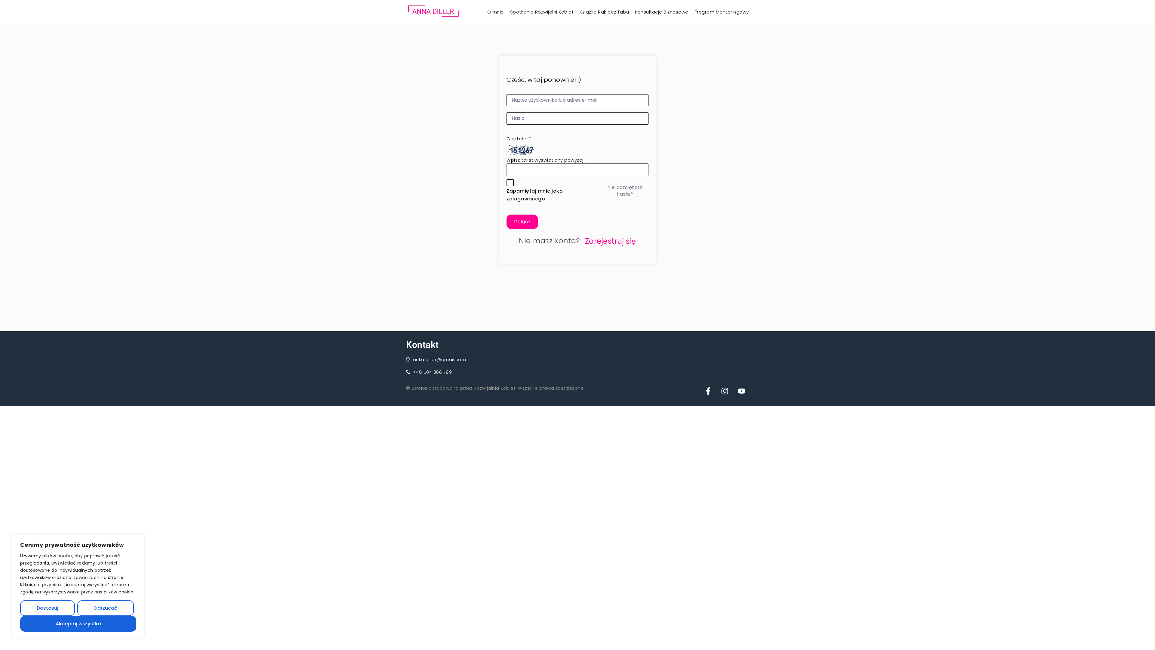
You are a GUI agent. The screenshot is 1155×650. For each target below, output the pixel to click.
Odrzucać (105, 608)
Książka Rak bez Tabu (604, 12)
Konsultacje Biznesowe (661, 12)
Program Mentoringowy (722, 12)
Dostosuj (47, 608)
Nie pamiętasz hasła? (625, 190)
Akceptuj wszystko (78, 623)
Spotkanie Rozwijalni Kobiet (542, 12)
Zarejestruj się (610, 241)
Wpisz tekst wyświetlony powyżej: (545, 160)
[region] (78, 586)
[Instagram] (724, 389)
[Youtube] (741, 389)
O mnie (495, 12)
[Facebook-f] (708, 389)
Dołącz (522, 221)
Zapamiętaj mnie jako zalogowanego (535, 194)
